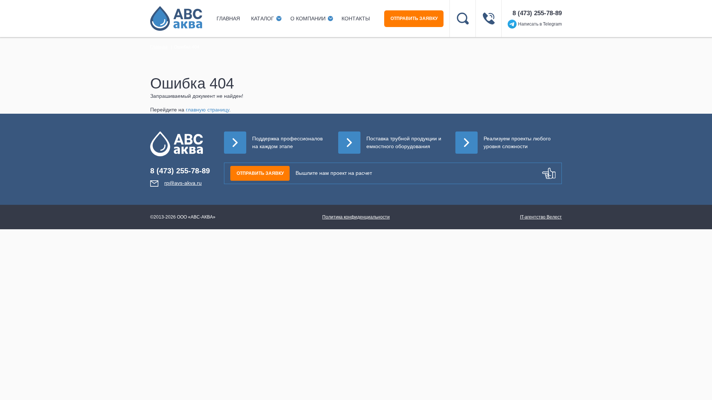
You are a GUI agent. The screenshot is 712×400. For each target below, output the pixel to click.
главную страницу (207, 110)
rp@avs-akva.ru (183, 183)
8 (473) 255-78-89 (537, 13)
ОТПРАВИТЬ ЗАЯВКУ (414, 18)
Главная (228, 18)
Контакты (356, 18)
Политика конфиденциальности (356, 217)
